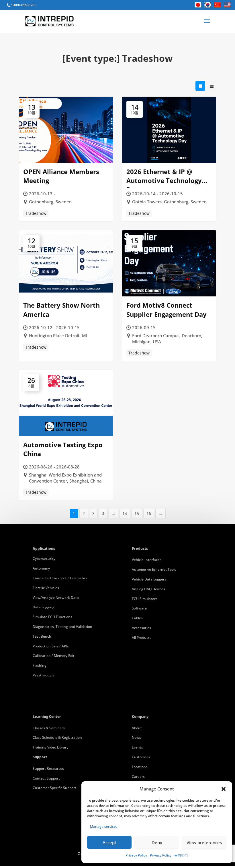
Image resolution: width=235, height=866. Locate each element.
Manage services (103, 826)
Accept (109, 842)
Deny (157, 842)
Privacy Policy (136, 855)
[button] (223, 789)
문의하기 (181, 855)
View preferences (204, 842)
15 (136, 513)
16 (148, 513)
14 (124, 513)
